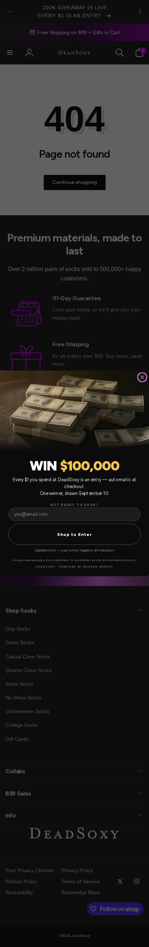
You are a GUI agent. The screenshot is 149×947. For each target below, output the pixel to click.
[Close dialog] (142, 377)
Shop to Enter (74, 534)
